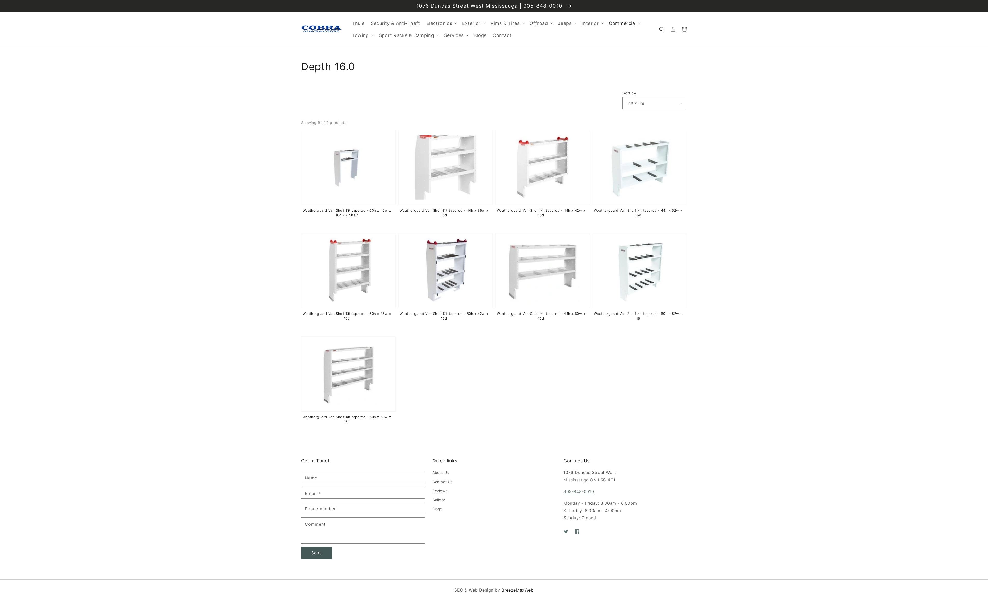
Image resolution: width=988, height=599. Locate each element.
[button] (661, 29)
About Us (440, 472)
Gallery (438, 500)
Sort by (629, 93)
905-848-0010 (578, 491)
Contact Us (442, 482)
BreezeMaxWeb (517, 590)
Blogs (437, 509)
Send (316, 552)
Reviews (439, 491)
